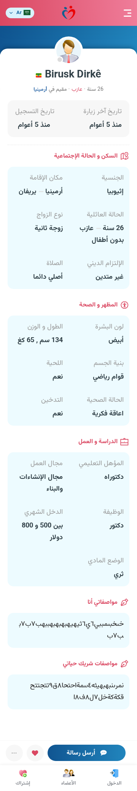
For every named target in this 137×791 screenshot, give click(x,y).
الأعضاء (68, 783)
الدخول (114, 783)
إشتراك (23, 783)
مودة (68, 13)
